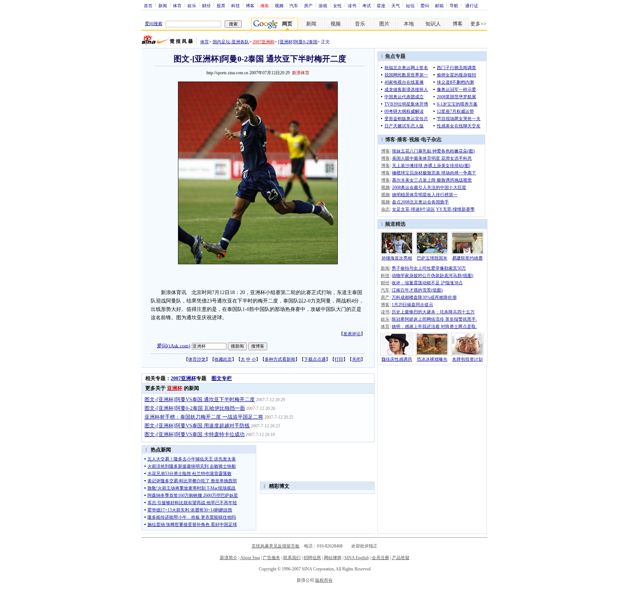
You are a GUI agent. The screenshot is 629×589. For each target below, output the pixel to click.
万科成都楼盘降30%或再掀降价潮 (424, 297)
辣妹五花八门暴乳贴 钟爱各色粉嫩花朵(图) (433, 151)
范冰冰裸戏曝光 (432, 359)
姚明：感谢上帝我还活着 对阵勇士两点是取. (434, 326)
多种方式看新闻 (280, 359)
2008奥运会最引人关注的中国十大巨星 (429, 187)
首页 (148, 5)
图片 (384, 24)
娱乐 (191, 5)
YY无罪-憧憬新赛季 (455, 209)
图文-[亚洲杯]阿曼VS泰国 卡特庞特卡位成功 (195, 434)
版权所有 (324, 580)
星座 (381, 5)
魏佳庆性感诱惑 (396, 359)
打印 (339, 359)
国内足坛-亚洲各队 (231, 41)
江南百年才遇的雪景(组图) (417, 290)
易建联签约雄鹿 (467, 258)
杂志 (385, 209)
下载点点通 (315, 359)
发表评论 (352, 333)
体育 (177, 5)
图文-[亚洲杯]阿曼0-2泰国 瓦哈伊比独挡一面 (195, 408)
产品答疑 (401, 557)
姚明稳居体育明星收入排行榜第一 (425, 194)
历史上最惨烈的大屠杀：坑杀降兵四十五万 (433, 312)
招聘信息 (312, 557)
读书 (352, 5)
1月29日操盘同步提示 (412, 304)
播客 (402, 139)
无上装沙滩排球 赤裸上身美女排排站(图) (431, 165)
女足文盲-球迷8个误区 (413, 209)
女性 (337, 5)
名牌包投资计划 (467, 359)
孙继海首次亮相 (396, 258)
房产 (308, 5)
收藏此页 (223, 359)
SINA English (356, 557)
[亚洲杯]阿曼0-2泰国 (297, 41)
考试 (366, 5)
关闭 (356, 359)
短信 (410, 5)
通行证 (471, 5)
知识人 (433, 24)
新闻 (162, 5)
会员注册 (380, 557)
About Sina (250, 557)
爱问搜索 (153, 23)
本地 (409, 24)
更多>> (478, 24)
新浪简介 (228, 557)
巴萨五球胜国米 (432, 258)
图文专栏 (221, 378)
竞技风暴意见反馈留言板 (276, 546)
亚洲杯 (174, 388)
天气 (395, 5)
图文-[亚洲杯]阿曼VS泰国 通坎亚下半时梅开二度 (200, 399)
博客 (250, 5)
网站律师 (332, 557)
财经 (206, 5)
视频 (279, 5)
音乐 (360, 24)
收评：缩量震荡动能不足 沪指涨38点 (427, 282)
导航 (454, 5)
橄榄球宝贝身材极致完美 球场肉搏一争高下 (434, 172)
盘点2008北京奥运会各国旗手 (420, 202)
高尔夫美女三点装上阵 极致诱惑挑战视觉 (432, 180)
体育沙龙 (197, 359)
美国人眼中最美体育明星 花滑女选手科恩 (432, 158)
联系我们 (292, 557)
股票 (221, 5)
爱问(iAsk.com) (173, 345)
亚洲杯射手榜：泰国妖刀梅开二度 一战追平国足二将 (204, 417)
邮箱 (439, 5)
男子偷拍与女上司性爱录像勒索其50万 (429, 268)
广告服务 (271, 557)
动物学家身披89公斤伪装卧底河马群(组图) (432, 275)
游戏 (323, 5)
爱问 (424, 5)
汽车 (293, 5)
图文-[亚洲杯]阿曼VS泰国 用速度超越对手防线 (197, 425)
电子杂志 (431, 139)
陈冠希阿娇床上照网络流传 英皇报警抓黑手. (434, 319)
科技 (235, 5)
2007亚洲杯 (263, 41)
